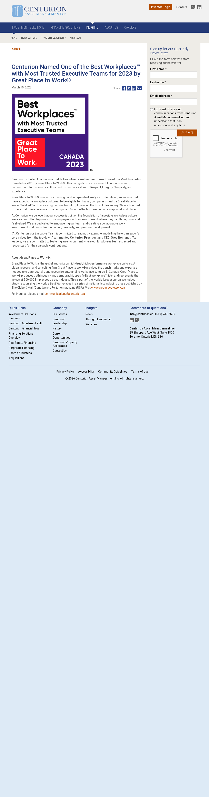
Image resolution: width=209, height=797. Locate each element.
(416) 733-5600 (165, 314)
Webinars (75, 37)
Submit (187, 133)
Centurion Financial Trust (24, 328)
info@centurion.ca (141, 314)
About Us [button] (111, 27)
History (57, 328)
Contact (181, 7)
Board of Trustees (20, 353)
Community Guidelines (112, 371)
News (14, 37)
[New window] (123, 88)
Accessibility (86, 371)
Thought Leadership (53, 37)
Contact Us (60, 350)
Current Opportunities (61, 335)
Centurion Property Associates (65, 344)
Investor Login (160, 7)
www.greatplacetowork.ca (108, 287)
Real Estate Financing (22, 342)
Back (17, 48)
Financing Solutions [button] (65, 27)
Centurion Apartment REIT (26, 323)
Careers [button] (130, 27)
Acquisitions (16, 358)
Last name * (158, 82)
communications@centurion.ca (65, 293)
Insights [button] (92, 27)
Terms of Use (140, 371)
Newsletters (29, 37)
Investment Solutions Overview (22, 316)
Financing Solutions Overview (21, 335)
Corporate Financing (21, 347)
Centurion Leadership (60, 321)
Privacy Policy (65, 371)
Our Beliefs (60, 314)
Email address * (161, 95)
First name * (158, 69)
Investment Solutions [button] (28, 27)
